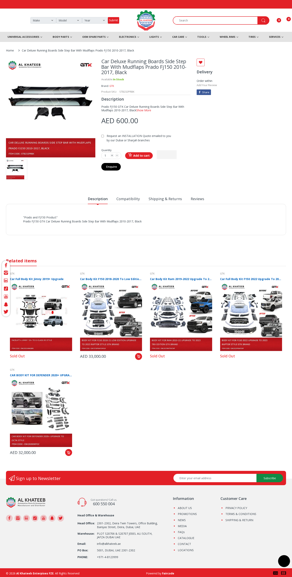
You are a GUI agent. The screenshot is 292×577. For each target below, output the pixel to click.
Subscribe (270, 478)
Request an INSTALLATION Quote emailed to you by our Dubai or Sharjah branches (139, 138)
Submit (113, 20)
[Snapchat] (6, 304)
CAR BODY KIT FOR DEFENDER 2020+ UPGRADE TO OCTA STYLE (41, 375)
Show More (143, 110)
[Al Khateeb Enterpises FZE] (26, 502)
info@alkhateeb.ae (109, 544)
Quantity (106, 150)
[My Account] (274, 20)
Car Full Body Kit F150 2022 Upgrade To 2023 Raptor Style (251, 279)
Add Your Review (207, 85)
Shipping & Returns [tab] (165, 198)
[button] (167, 154)
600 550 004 (104, 503)
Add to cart (141, 155)
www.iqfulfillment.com (92, 226)
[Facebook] (6, 264)
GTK (111, 86)
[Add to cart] (138, 356)
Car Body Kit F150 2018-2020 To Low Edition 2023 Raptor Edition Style (111, 279)
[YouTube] (6, 297)
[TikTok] (6, 289)
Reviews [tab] (197, 198)
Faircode (168, 573)
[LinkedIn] (6, 281)
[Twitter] (6, 312)
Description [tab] (98, 198)
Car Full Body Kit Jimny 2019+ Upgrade (37, 279)
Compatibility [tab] (128, 198)
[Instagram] (6, 273)
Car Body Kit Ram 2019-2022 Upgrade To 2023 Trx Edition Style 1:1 (181, 279)
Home (10, 50)
